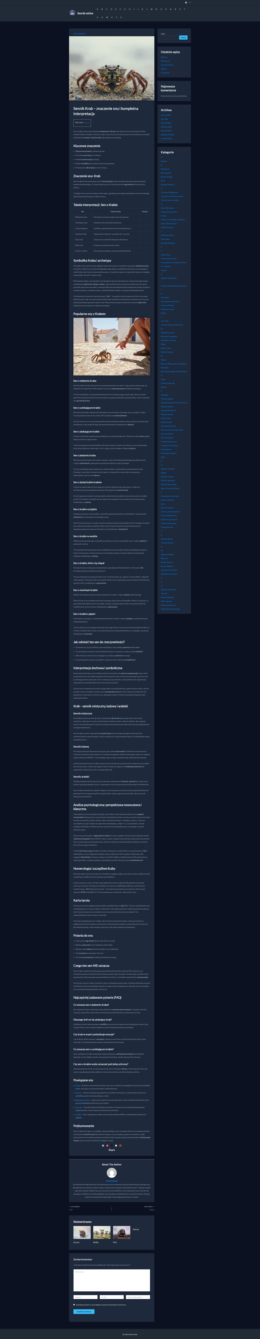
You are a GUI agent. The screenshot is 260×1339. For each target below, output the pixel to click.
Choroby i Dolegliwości (169, 192)
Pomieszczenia (166, 422)
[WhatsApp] (116, 1145)
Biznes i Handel (166, 177)
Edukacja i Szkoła (167, 235)
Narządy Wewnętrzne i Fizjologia (173, 364)
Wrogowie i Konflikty (169, 570)
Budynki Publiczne (168, 185)
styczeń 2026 (166, 123)
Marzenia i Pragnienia (169, 336)
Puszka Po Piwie (167, 65)
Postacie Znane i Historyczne (172, 430)
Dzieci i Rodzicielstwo (169, 224)
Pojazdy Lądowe (167, 406)
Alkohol (164, 161)
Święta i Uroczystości (169, 519)
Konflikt (78, 1114)
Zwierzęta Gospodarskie (170, 609)
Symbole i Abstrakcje (169, 523)
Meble (163, 344)
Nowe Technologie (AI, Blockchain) (174, 371)
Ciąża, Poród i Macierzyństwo (172, 196)
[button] (190, 3)
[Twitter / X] (112, 1145)
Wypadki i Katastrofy (169, 574)
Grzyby (163, 270)
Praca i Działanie (167, 438)
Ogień (163, 379)
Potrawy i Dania (167, 434)
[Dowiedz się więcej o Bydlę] (101, 1232)
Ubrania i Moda (166, 539)
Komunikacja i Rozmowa (170, 301)
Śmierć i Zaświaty (167, 500)
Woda (77, 1085)
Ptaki (163, 457)
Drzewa (164, 216)
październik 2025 (167, 135)
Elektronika (165, 239)
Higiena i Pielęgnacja (169, 278)
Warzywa (164, 558)
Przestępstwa (166, 449)
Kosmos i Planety (167, 305)
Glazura (164, 69)
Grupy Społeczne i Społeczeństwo (173, 262)
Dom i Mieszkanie (167, 208)
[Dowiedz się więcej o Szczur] (82, 1232)
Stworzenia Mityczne (169, 515)
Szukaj (163, 34)
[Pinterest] (107, 1145)
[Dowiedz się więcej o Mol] (121, 1232)
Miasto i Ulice (166, 348)
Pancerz (78, 1093)
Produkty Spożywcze (169, 442)
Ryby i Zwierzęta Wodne (170, 488)
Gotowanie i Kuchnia (169, 259)
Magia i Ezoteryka (167, 333)
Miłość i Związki (167, 352)
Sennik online (85, 13)
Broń (163, 181)
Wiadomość (165, 61)
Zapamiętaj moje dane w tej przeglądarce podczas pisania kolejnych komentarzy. (101, 1305)
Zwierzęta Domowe (168, 605)
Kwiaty (163, 313)
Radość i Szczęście (168, 469)
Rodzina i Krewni (167, 477)
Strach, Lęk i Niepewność (170, 512)
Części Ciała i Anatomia (170, 200)
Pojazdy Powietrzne (168, 410)
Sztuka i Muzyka (167, 527)
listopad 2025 (166, 131)
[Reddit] (120, 1145)
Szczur (76, 1242)
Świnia (136, 1229)
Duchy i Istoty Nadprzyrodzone (173, 220)
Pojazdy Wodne (167, 414)
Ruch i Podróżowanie (169, 484)
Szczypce (78, 1107)
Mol (115, 1242)
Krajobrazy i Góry (167, 309)
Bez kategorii (166, 173)
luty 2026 (164, 119)
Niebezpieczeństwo (82, 1100)
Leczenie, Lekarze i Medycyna (172, 325)
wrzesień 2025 (166, 138)
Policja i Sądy (166, 418)
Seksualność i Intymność (170, 496)
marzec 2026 (166, 115)
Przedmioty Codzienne (169, 445)
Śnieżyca (164, 57)
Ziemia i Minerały (167, 597)
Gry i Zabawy (166, 266)
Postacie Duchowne (168, 426)
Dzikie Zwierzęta (167, 227)
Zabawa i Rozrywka (168, 589)
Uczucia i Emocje (167, 543)
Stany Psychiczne (167, 508)
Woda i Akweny (167, 562)
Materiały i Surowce (168, 340)
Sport (163, 504)
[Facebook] (103, 1145)
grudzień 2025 (166, 127)
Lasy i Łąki (164, 321)
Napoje (163, 360)
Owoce (163, 387)
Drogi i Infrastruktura (169, 212)
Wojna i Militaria (167, 566)
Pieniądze (164, 395)
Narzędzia (165, 368)
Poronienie (165, 73)
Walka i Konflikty (167, 554)
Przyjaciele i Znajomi (168, 453)
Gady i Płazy (165, 255)
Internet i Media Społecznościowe (173, 286)
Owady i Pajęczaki (168, 383)
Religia (163, 473)
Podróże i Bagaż (167, 399)
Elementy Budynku (168, 243)
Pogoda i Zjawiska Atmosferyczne (174, 403)
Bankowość (165, 169)
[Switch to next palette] (186, 2)
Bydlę (95, 1242)
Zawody (164, 593)
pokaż (86, 122)
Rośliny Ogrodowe (168, 480)
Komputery (165, 297)
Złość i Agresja (166, 601)
